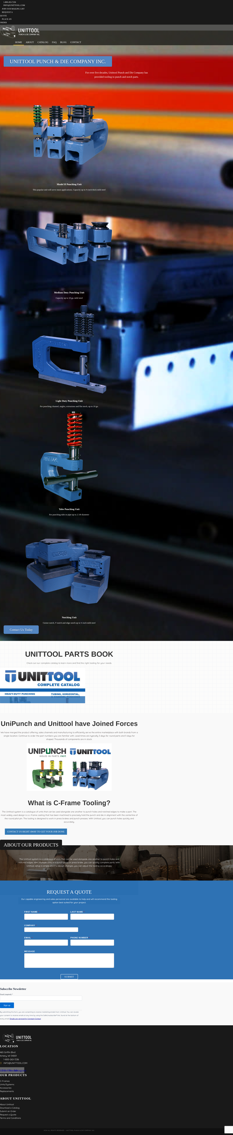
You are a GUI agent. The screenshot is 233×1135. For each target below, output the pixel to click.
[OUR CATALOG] (42, 685)
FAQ (54, 42)
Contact (75, 42)
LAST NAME (77, 912)
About (30, 42)
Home (18, 42)
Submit (69, 976)
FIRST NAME (31, 912)
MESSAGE (29, 951)
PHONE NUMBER (80, 938)
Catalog (42, 42)
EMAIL (28, 938)
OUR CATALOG (42, 704)
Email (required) (6, 994)
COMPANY (30, 925)
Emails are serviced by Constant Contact (25, 1019)
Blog (63, 42)
